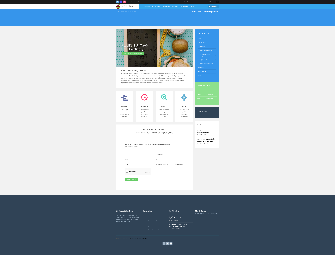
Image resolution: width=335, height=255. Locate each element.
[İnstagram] (124, 2)
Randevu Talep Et (131, 179)
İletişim (200, 1)
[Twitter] (117, 2)
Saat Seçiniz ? (179, 164)
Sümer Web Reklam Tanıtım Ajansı (139, 238)
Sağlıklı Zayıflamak (203, 132)
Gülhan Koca (186, 1)
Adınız (126, 159)
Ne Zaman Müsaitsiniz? (162, 164)
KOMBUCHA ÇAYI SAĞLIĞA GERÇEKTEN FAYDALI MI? (178, 225)
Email (126, 164)
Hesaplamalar (194, 1)
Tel (156, 159)
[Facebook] (121, 2)
